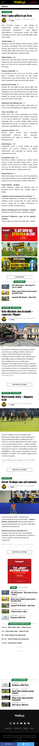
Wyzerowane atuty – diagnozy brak (19, 627)
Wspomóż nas (17, 728)
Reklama (25, 728)
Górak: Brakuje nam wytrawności (15, 635)
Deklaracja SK (8, 728)
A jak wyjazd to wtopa (15, 643)
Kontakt (32, 728)
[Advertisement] (19, 664)
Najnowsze (5, 6)
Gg (2, 635)
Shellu (12, 20)
